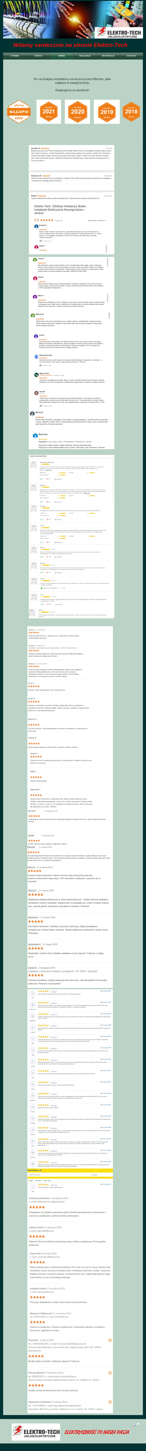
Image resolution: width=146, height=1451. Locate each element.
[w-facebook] (134, 1425)
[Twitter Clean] (137, 1423)
